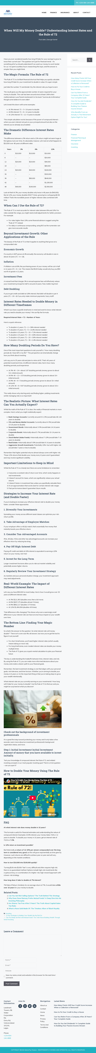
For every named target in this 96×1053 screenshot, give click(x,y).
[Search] (89, 60)
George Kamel (52, 40)
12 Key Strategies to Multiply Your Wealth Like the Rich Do (24, 915)
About (76, 12)
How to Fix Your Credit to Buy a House (69, 1012)
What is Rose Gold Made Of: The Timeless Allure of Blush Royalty (34, 908)
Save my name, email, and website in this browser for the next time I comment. (31, 976)
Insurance (65, 12)
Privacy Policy (43, 1020)
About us (43, 1005)
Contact (86, 12)
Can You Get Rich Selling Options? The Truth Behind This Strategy (34, 896)
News (42, 1015)
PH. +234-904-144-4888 (85, 3)
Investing (8, 913)
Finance (53, 12)
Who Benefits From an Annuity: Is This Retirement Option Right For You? (81, 114)
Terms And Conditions (44, 1026)
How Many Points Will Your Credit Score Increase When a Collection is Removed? (81, 80)
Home (44, 12)
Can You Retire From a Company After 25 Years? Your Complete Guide (80, 95)
